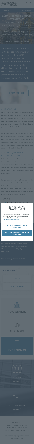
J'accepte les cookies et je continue (17, 233)
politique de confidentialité (11, 219)
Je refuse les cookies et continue (17, 226)
